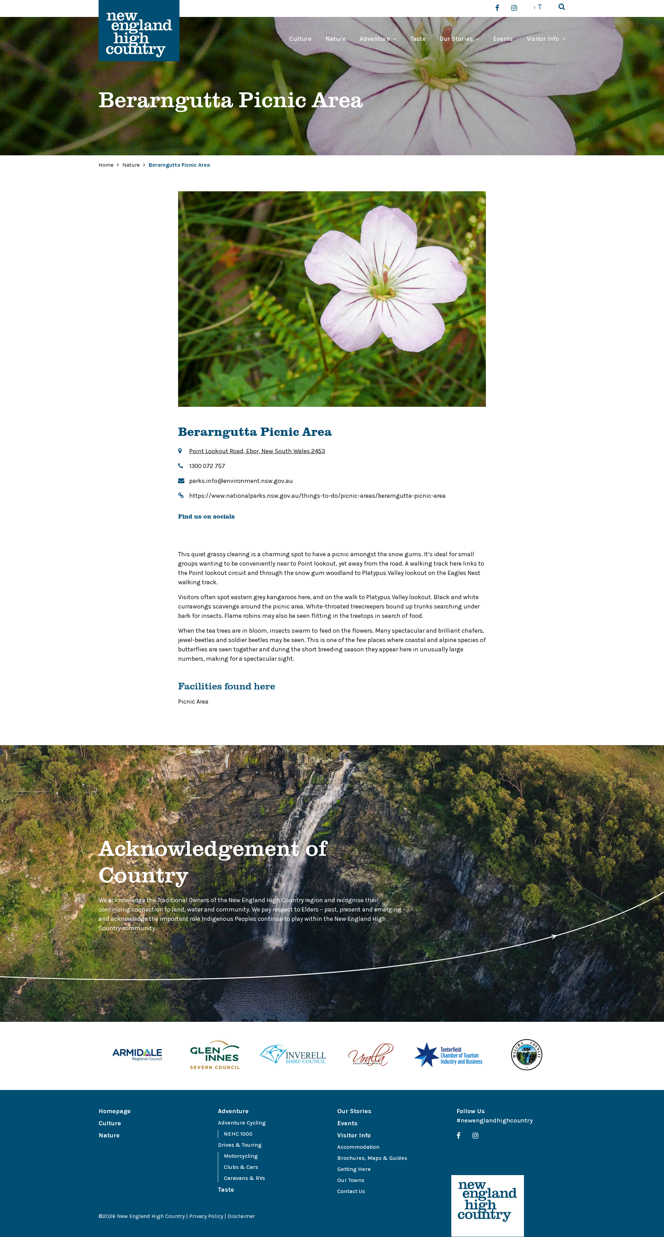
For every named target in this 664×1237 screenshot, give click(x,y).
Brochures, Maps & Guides (372, 1158)
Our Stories (456, 39)
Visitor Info (543, 39)
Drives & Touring (239, 1145)
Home (106, 165)
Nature (335, 39)
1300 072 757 (207, 466)
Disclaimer (241, 1216)
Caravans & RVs (244, 1178)
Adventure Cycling (242, 1122)
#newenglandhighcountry (494, 1120)
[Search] (562, 7)
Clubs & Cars (241, 1167)
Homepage (115, 1111)
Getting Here (354, 1169)
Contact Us (351, 1191)
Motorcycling (241, 1156)
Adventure (375, 39)
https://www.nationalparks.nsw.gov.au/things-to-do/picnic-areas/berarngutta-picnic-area (317, 496)
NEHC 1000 (238, 1133)
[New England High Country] (487, 1206)
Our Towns (350, 1180)
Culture (300, 39)
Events (503, 39)
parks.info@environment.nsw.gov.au (241, 481)
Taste (418, 39)
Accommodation (358, 1147)
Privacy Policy (206, 1216)
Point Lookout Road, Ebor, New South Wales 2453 (257, 451)
